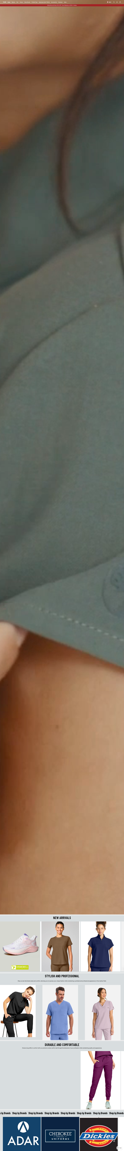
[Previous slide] (5, 1011)
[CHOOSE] (37, 969)
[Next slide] (119, 946)
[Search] (114, 2)
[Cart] (120, 2)
